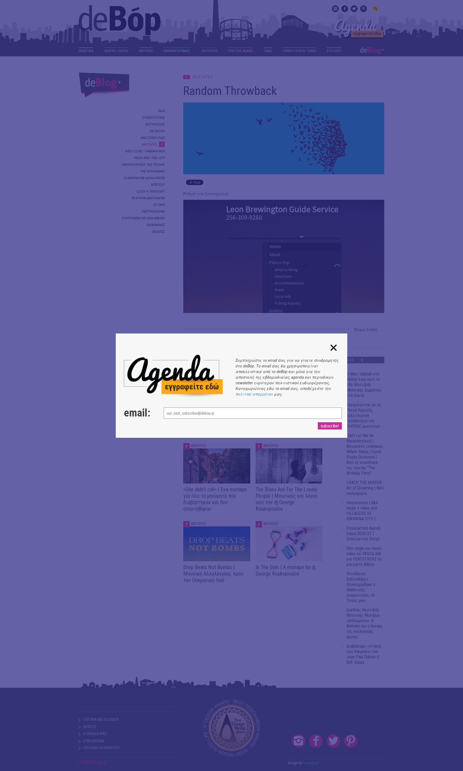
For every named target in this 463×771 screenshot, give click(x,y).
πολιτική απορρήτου (254, 393)
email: (137, 412)
